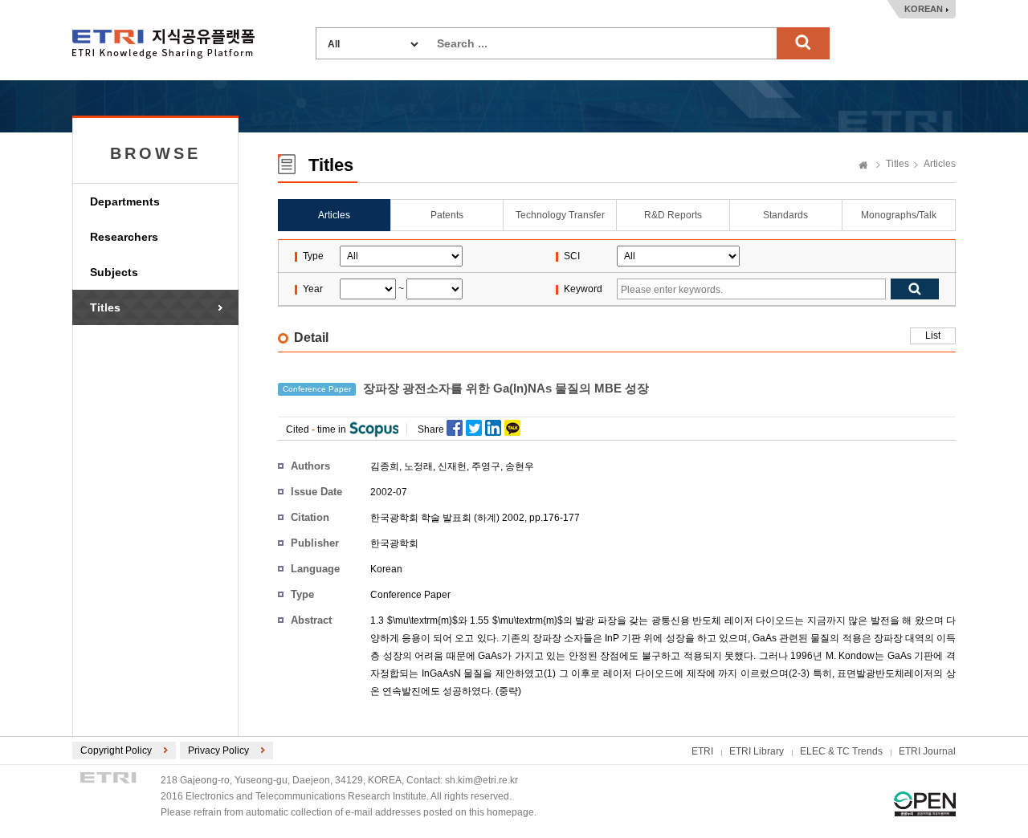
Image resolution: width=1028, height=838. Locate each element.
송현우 (519, 466)
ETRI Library (756, 751)
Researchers (124, 236)
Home (863, 166)
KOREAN (923, 9)
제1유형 (925, 803)
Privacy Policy (218, 750)
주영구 (485, 466)
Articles (940, 163)
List (932, 335)
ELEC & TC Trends (841, 751)
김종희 (384, 466)
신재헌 (452, 466)
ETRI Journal (927, 751)
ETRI (702, 751)
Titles (105, 307)
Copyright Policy (116, 750)
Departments (125, 201)
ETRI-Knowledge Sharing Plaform (163, 44)
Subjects (114, 272)
